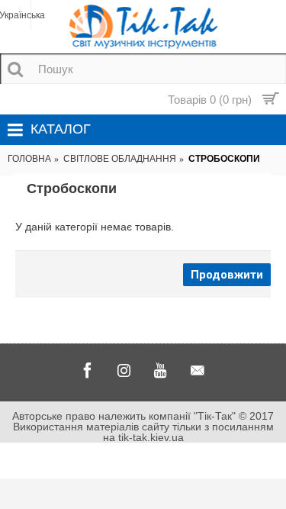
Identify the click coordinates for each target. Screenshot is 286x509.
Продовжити (227, 275)
